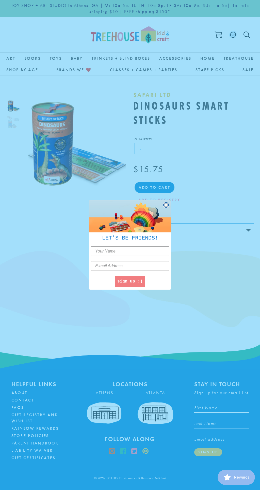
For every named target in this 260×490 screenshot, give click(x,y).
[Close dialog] (166, 204)
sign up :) (130, 281)
